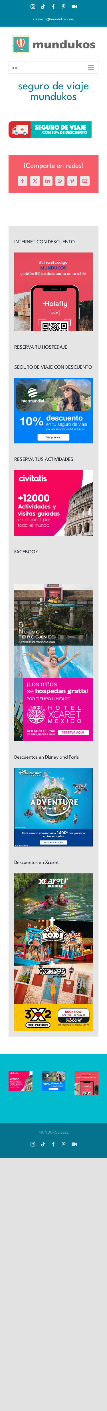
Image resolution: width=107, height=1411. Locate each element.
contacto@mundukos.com (53, 19)
